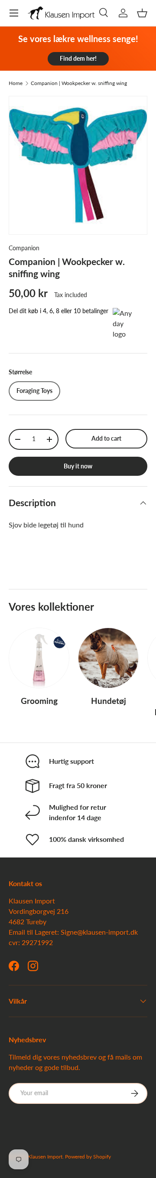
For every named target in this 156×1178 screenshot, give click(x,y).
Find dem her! (78, 58)
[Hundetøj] (108, 658)
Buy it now (78, 466)
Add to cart (106, 438)
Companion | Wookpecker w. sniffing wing (79, 83)
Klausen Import (45, 1156)
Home (16, 83)
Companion (24, 248)
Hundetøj (108, 701)
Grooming (39, 701)
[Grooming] (39, 658)
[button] (142, 13)
